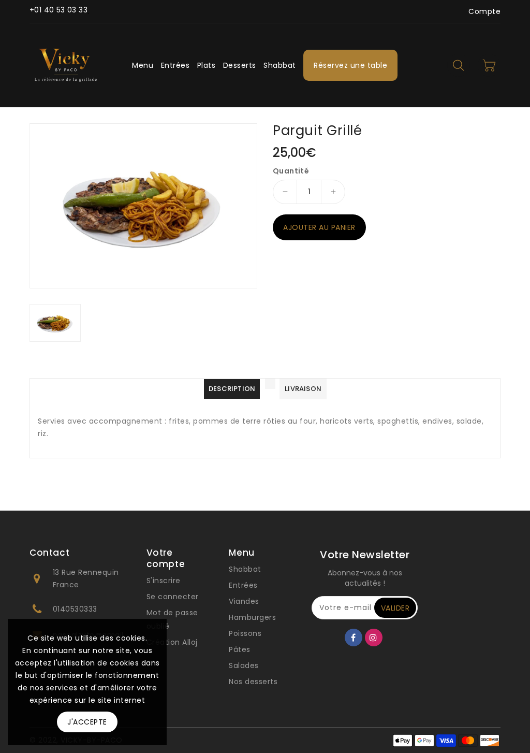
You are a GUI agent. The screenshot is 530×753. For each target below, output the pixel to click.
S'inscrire (163, 580)
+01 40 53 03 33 (58, 10)
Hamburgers (252, 617)
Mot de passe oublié (172, 619)
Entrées (243, 585)
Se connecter (172, 596)
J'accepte (87, 722)
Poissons (245, 633)
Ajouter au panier (319, 227)
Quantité (291, 171)
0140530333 (75, 609)
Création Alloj (172, 642)
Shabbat (245, 569)
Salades (244, 665)
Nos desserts (253, 681)
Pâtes (240, 649)
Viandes (244, 601)
